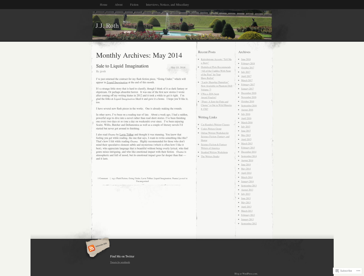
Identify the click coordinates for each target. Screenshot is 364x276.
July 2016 (245, 114)
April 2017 (246, 76)
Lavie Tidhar (127, 134)
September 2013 (249, 185)
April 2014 (246, 173)
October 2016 (247, 101)
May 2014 (246, 168)
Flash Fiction (122, 178)
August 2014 (247, 160)
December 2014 (248, 151)
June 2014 (246, 164)
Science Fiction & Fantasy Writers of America (214, 146)
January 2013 (247, 219)
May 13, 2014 (178, 67)
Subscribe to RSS (97, 249)
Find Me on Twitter (122, 256)
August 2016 (247, 109)
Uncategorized (142, 181)
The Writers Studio (210, 156)
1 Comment (103, 178)
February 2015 (248, 147)
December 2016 (248, 93)
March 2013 (247, 210)
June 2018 (246, 59)
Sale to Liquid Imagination (122, 65)
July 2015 (245, 126)
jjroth (103, 71)
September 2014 (249, 156)
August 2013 (247, 189)
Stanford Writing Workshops (214, 152)
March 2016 (247, 122)
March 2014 (247, 177)
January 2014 (247, 181)
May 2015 (246, 135)
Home (103, 4)
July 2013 (245, 194)
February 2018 (248, 63)
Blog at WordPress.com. (246, 273)
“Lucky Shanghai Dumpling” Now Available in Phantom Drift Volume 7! (216, 85)
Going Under (134, 178)
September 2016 (249, 105)
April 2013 (246, 206)
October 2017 (247, 67)
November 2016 (248, 97)
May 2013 (246, 202)
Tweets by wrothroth (120, 262)
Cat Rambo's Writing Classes (215, 124)
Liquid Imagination (162, 178)
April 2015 (246, 139)
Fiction (134, 4)
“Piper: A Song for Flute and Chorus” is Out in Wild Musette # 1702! (216, 105)
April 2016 (246, 118)
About (118, 4)
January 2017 (247, 88)
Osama (175, 178)
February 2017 (248, 84)
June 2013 (246, 198)
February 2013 (248, 215)
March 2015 (247, 143)
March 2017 (247, 80)
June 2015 (246, 130)
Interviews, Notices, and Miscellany (167, 4)
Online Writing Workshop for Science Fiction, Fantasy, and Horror (215, 136)
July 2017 (245, 72)
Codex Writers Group (211, 128)
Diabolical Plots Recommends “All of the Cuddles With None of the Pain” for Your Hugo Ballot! (216, 72)
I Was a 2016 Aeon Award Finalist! (210, 95)
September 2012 (249, 223)
